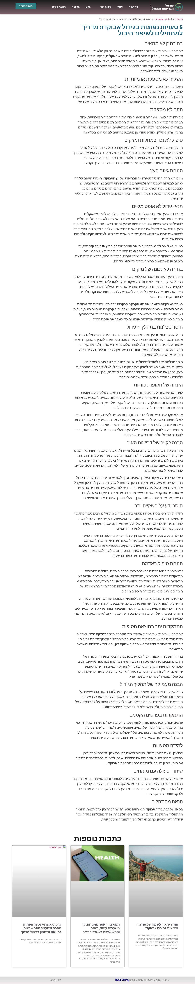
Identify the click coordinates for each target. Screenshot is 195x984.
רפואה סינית (59, 7)
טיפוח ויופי (105, 7)
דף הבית (133, 7)
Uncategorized (162, 19)
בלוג (88, 7)
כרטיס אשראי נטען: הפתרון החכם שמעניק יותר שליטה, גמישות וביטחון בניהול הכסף (41, 928)
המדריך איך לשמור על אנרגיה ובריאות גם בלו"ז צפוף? (157, 926)
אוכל (120, 7)
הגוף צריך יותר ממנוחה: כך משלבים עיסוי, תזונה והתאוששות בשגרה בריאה (101, 928)
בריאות (76, 7)
